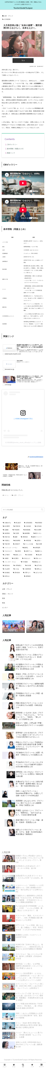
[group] (13, 626)
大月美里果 (7, 19)
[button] (42, 509)
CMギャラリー (12, 144)
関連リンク (11, 153)
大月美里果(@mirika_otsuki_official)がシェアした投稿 (23, 442)
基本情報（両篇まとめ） (16, 148)
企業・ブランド (8, 16)
